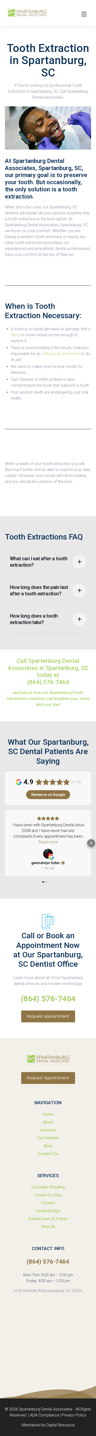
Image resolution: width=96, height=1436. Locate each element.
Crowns (48, 1203)
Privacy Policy (74, 1415)
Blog (48, 1146)
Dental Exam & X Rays (48, 1218)
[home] (26, 13)
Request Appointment (48, 1016)
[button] (83, 13)
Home (48, 1114)
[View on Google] (48, 854)
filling (15, 335)
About (48, 1122)
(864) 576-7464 (48, 682)
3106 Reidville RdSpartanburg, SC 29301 (48, 1290)
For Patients (48, 1138)
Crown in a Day (48, 1195)
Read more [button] (48, 842)
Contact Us (48, 1153)
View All (48, 1226)
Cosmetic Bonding (48, 1187)
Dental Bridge (48, 1211)
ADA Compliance (44, 1415)
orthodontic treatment (60, 353)
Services (48, 1130)
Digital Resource (61, 1425)
